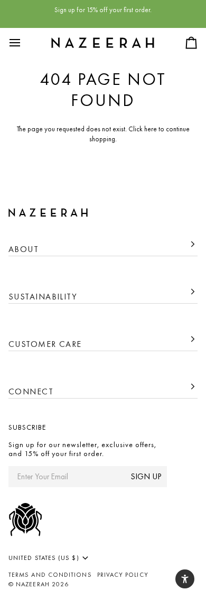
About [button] (23, 249)
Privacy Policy (122, 574)
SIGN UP (146, 476)
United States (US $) (43, 558)
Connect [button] (30, 391)
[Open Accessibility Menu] (184, 578)
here (150, 128)
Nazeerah (33, 584)
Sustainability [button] (42, 296)
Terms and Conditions (50, 574)
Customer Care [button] (45, 344)
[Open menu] (24, 43)
